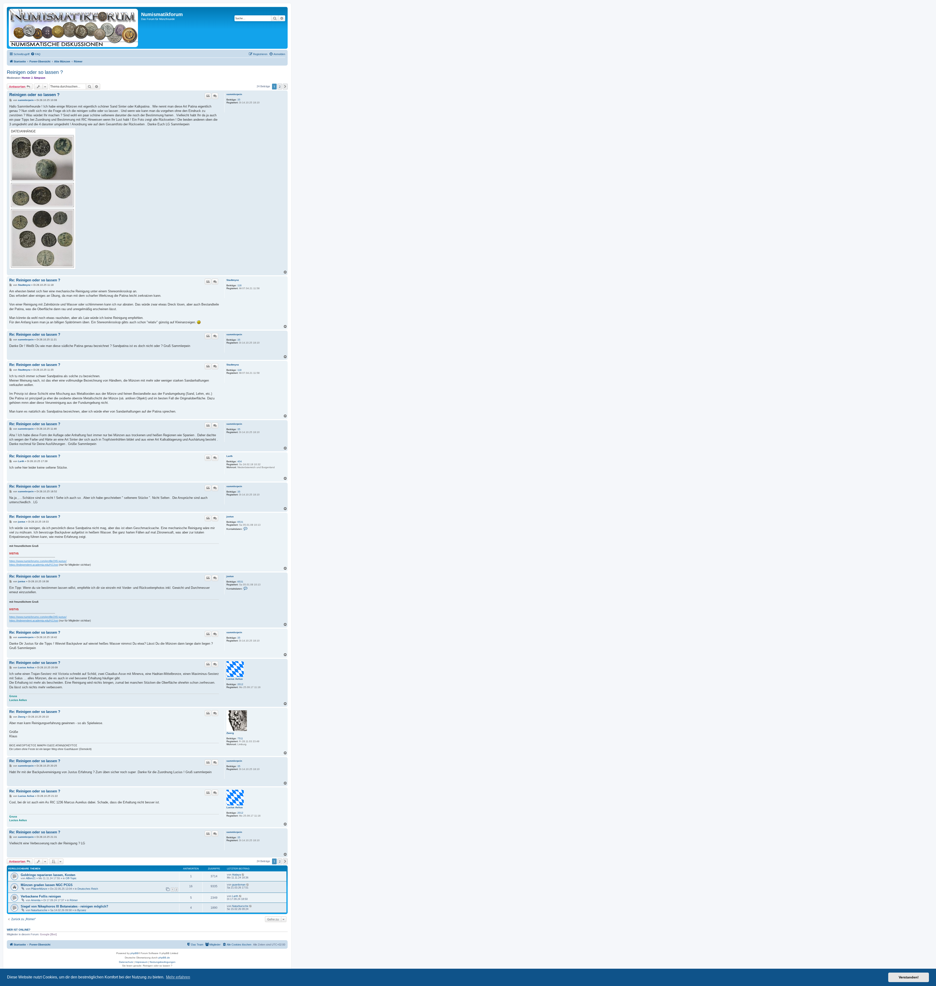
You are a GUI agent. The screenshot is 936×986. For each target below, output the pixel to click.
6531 (240, 522)
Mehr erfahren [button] (178, 977)
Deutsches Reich (88, 888)
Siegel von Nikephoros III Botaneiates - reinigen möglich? (64, 906)
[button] (285, 86)
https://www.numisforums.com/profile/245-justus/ (38, 561)
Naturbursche (39, 910)
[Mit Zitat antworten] (208, 96)
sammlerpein (234, 94)
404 (239, 461)
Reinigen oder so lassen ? (35, 72)
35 (238, 99)
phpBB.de (164, 957)
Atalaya (236, 874)
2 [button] (280, 86)
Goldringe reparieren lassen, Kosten (48, 875)
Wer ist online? (18, 929)
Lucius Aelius (234, 679)
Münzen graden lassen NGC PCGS (47, 885)
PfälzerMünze (39, 888)
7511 (240, 738)
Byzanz (81, 910)
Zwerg (230, 733)
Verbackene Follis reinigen (41, 896)
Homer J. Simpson (33, 77)
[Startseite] (74, 28)
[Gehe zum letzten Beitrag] (243, 874)
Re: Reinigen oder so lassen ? (34, 280)
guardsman (238, 884)
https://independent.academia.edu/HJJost (33, 564)
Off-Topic (71, 878)
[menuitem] (35, 54)
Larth (229, 456)
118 (239, 285)
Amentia (35, 900)
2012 (240, 684)
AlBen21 (31, 878)
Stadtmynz (232, 280)
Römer (74, 900)
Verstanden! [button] (909, 977)
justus (230, 516)
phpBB (134, 953)
